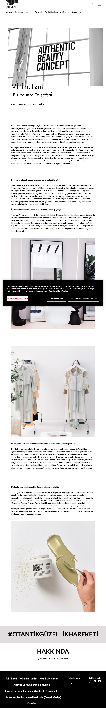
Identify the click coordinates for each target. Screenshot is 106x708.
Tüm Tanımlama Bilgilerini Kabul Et (83, 298)
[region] (53, 293)
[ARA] (93, 4)
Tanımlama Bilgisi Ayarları (58, 291)
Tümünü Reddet (56, 298)
